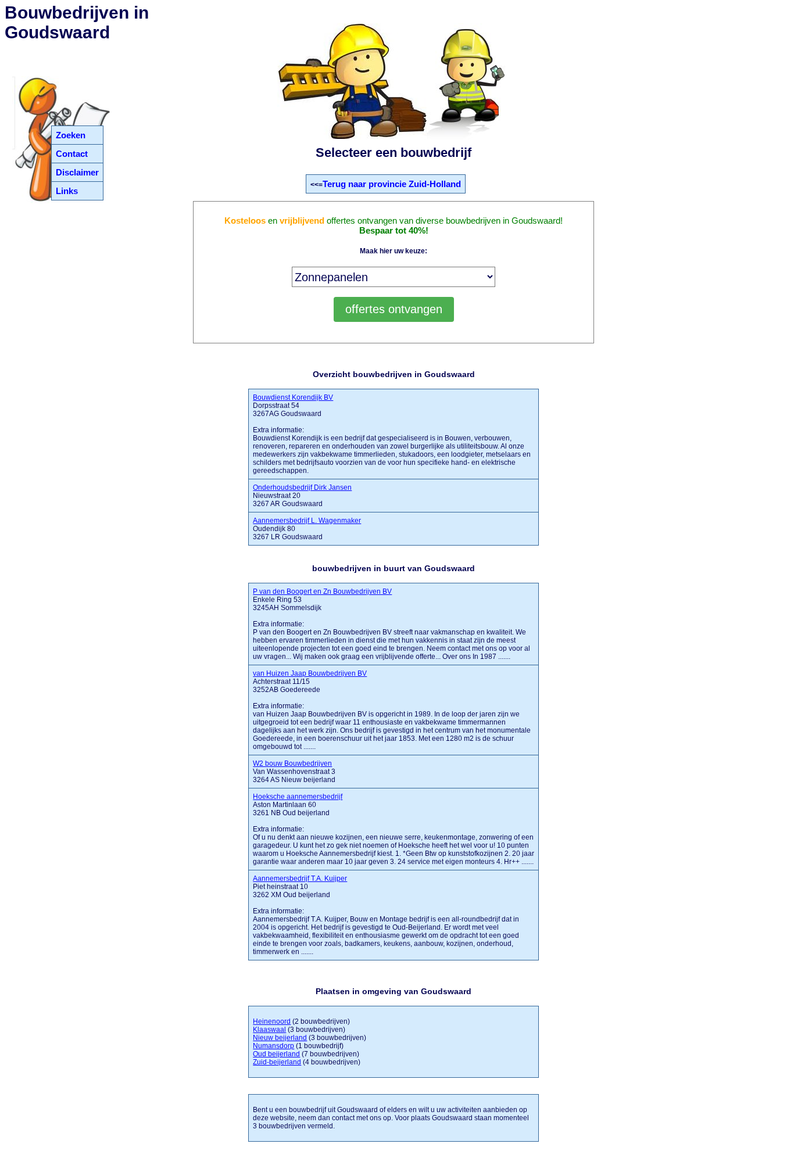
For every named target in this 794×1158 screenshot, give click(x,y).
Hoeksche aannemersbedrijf (297, 797)
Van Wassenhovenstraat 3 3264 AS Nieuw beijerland (294, 771)
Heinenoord (272, 1021)
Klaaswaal (269, 1030)
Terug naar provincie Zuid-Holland (392, 184)
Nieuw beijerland (280, 1038)
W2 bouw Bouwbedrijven (292, 763)
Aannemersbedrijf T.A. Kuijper (300, 878)
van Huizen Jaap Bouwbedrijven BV (310, 673)
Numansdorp (273, 1046)
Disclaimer (77, 172)
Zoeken (70, 135)
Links (67, 191)
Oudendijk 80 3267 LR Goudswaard (307, 529)
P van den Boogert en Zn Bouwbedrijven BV (322, 591)
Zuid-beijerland (277, 1062)
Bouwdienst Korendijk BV (293, 397)
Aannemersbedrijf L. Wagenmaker (307, 521)
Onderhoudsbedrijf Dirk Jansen (302, 487)
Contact (72, 154)
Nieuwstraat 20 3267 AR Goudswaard (302, 495)
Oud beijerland (276, 1054)
